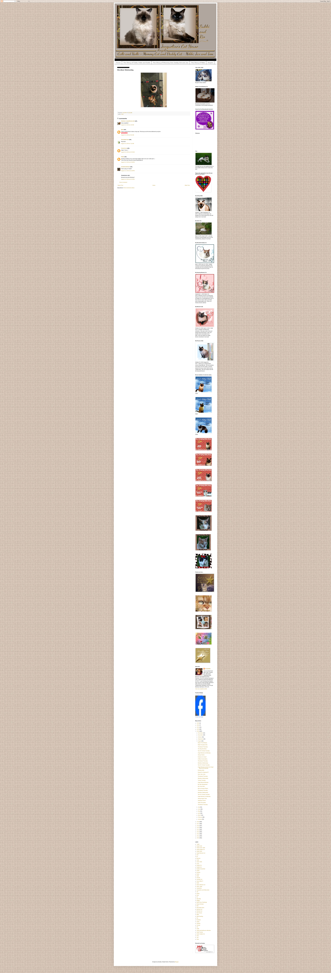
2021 (198, 727)
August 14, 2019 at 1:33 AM (127, 125)
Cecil (198, 863)
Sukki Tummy (200, 932)
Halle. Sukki (199, 886)
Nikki (198, 914)
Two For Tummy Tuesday (204, 750)
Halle (198, 883)
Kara (198, 895)
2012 (198, 833)
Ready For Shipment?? (203, 772)
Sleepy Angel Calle (202, 798)
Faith (198, 876)
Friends (198, 877)
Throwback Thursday (203, 746)
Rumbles (199, 919)
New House (199, 912)
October (200, 737)
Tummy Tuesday (202, 780)
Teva (198, 935)
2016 (198, 825)
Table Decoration (202, 802)
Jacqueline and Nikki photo (203, 890)
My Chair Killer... (201, 786)
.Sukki (198, 844)
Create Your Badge (199, 716)
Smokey (198, 923)
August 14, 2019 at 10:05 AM (128, 152)
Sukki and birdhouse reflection (204, 930)
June (199, 809)
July (199, 807)
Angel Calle (199, 846)
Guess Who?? (200, 881)
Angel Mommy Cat (201, 853)
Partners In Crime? (202, 757)
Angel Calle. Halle (201, 847)
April (199, 813)
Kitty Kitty (199, 898)
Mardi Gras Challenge (202, 902)
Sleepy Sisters (201, 755)
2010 (198, 837)
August (200, 741)
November (200, 735)
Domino (198, 872)
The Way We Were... (202, 748)
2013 (198, 831)
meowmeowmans (125, 166)
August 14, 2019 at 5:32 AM (127, 135)
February (200, 817)
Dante (198, 870)
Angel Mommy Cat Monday (204, 753)
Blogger (177, 961)
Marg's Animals (200, 904)
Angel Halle (199, 851)
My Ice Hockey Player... (203, 788)
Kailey (198, 893)
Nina (122, 129)
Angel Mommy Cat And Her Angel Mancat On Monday (205, 767)
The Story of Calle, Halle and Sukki (136, 62)
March (199, 815)
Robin (122, 156)
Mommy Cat (199, 909)
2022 (198, 725)
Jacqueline (207, 668)
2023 (198, 723)
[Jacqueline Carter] (200, 715)
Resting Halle (201, 770)
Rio (197, 918)
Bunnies (198, 858)
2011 (198, 836)
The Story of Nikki (198, 62)
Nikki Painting (200, 916)
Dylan (198, 874)
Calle (198, 860)
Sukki (122, 114)
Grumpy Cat (199, 879)
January (200, 819)
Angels (210, 62)
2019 (198, 731)
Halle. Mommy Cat (201, 884)
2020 (198, 729)
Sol (197, 927)
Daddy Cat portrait (201, 868)
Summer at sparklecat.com (127, 121)
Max (198, 905)
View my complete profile (201, 689)
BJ (197, 856)
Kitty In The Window (202, 742)
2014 (198, 829)
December (200, 733)
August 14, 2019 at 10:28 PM (128, 170)
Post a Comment (123, 182)
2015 (198, 827)
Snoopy (198, 925)
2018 (198, 821)
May (199, 811)
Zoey (198, 939)
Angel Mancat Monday (203, 782)
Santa (198, 921)
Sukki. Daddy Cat (201, 934)
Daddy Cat (199, 865)
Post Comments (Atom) (129, 187)
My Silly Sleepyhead (202, 784)
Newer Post (120, 185)
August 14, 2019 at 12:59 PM (128, 162)
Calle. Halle (199, 861)
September (200, 739)
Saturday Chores (202, 800)
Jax (197, 891)
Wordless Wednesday (203, 763)
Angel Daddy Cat (201, 849)
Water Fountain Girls (202, 744)
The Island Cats (125, 139)
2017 (198, 823)
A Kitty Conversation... (203, 759)
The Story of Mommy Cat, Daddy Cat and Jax (170, 62)
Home (118, 62)
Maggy (198, 900)
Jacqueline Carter (199, 694)
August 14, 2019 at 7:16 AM (127, 143)
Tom (198, 937)
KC (197, 897)
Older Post (187, 185)
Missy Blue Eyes (200, 907)
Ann (197, 854)
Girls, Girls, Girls (201, 774)
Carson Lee (124, 148)
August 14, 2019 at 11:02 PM (127, 179)
